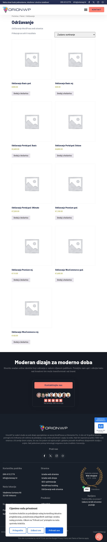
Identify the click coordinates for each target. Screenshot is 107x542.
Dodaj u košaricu (21, 93)
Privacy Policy (63, 538)
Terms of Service (78, 538)
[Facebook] (89, 2)
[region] (36, 520)
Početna (15, 16)
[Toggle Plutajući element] (99, 537)
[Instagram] (98, 2)
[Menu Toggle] (85, 9)
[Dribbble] (102, 2)
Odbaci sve (36, 530)
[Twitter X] (93, 2)
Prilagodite (18, 530)
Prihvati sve (54, 530)
